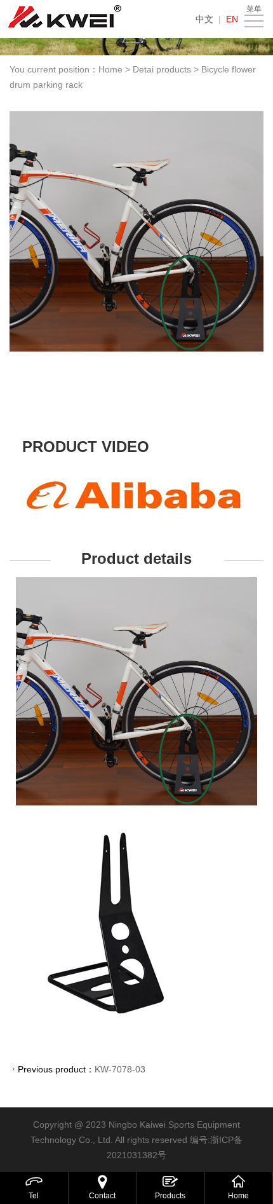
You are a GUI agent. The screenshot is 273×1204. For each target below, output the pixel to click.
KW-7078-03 (120, 1069)
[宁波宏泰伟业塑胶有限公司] (64, 19)
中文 (204, 19)
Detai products (162, 69)
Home (110, 69)
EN (232, 19)
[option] (136, 231)
